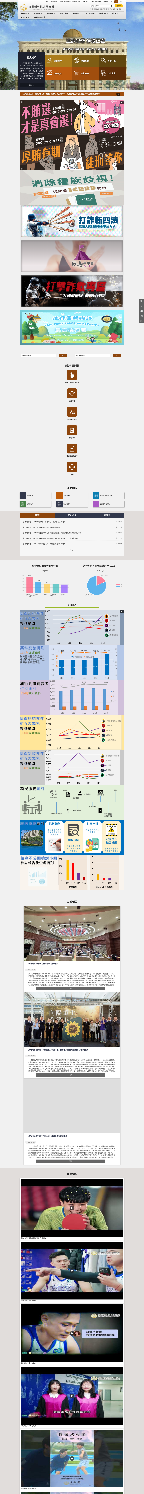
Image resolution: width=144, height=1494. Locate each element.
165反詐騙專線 (105, 202)
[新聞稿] (141, 316)
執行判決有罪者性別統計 (67, 346)
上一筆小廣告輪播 (22, 452)
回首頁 (46, 1)
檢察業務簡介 (39, 467)
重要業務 (37, 13)
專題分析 (23, 531)
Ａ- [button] (112, 1)
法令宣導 (112, 472)
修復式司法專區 (40, 485)
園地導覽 (23, 522)
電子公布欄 (90, 13)
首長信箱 (85, 1)
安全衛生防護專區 (41, 569)
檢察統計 (23, 525)
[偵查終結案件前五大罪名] (72, 325)
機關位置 (30, 193)
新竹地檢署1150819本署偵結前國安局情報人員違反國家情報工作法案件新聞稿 (50, 236)
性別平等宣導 (113, 500)
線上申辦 (112, 83)
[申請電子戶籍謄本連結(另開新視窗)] (112, 452)
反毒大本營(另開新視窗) (75, 139)
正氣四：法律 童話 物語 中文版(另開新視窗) (82, 139)
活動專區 (72, 355)
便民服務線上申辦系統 (56, 483)
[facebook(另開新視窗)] (101, 597)
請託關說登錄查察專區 (115, 468)
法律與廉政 (103, 13)
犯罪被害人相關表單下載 (56, 535)
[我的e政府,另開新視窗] (96, 597)
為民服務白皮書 (55, 476)
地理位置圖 (34, 588)
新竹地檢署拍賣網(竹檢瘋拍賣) (56, 559)
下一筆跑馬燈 (122, 95)
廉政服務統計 (80, 346)
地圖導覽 (85, 71)
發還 (91, 9)
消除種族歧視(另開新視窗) (68, 139)
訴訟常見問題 (72, 155)
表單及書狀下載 (70, 488)
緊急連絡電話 (76, 1)
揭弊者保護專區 (114, 478)
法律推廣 (112, 494)
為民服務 (50, 13)
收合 (118, 460)
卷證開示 (30, 202)
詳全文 (31, 85)
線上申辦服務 (69, 496)
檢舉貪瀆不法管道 (115, 475)
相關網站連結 (54, 522)
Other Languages (96, 1)
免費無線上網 (54, 514)
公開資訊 (58, 83)
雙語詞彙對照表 (40, 540)
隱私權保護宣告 (34, 596)
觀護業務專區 (39, 470)
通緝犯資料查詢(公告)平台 (56, 540)
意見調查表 (53, 479)
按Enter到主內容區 (7, 1)
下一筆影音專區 (124, 431)
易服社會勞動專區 (41, 479)
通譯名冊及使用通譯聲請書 (56, 491)
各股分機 (112, 71)
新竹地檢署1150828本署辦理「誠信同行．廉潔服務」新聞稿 (44, 220)
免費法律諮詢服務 (70, 499)
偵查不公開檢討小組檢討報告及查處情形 (84, 346)
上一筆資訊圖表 (20, 325)
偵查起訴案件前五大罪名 (60, 346)
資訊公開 (24, 17)
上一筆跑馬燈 (122, 93)
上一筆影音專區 (20, 431)
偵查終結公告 (69, 505)
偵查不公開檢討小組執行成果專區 (41, 547)
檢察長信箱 (53, 473)
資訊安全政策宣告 (67, 596)
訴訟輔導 (112, 9)
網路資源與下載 (39, 17)
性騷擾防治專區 (114, 503)
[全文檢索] (141, 301)
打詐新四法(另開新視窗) (72, 139)
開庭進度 (58, 71)
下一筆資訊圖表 (124, 325)
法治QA (111, 491)
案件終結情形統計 (63, 346)
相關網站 (23, 534)
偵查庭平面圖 (24, 494)
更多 (72, 248)
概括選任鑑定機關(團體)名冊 (41, 573)
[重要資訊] (141, 311)
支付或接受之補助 (41, 543)
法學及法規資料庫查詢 (115, 487)
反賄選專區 (39, 482)
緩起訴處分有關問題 (70, 476)
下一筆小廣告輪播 (122, 452)
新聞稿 (75, 13)
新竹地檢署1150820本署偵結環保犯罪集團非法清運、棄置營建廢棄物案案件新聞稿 (52, 231)
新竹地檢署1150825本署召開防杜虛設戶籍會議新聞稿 (42, 225)
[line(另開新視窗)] (106, 597)
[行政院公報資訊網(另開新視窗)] (52, 452)
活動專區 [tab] (107, 213)
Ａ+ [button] (121, 1)
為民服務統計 (77, 346)
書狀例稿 (85, 83)
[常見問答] (141, 306)
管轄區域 (23, 476)
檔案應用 (53, 508)
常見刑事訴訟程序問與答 (70, 468)
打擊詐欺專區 (79, 139)
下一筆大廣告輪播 (124, 118)
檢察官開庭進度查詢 (56, 499)
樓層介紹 (23, 491)
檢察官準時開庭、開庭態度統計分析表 (100, 475)
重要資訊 (72, 186)
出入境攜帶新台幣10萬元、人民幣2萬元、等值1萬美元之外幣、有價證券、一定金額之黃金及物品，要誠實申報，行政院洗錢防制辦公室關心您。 (69, 94)
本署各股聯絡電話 (26, 485)
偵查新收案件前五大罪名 (73, 346)
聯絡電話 (118, 9)
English (105, 1)
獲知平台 (102, 9)
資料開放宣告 (44, 596)
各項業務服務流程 (106, 193)
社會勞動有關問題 (70, 472)
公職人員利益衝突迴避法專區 (115, 482)
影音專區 (72, 415)
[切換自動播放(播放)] (118, 94)
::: (19, 1)
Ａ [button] (116, 1)
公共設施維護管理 (41, 566)
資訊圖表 (72, 303)
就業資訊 (53, 511)
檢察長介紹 (24, 467)
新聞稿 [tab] (37, 213)
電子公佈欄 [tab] (72, 213)
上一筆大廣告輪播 (20, 118)
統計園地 (115, 13)
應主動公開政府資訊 (41, 523)
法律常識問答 (113, 497)
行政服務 (23, 528)
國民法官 (96, 9)
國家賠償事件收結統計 (41, 552)
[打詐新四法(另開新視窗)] (72, 117)
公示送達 (68, 502)
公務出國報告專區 (41, 533)
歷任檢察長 (24, 470)
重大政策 (66, 202)
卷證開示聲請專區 (56, 495)
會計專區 (38, 537)
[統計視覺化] (141, 320)
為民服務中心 (54, 467)
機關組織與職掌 (25, 479)
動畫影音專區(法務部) (56, 529)
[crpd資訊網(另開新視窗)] (32, 452)
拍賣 (107, 9)
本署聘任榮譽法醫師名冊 (56, 504)
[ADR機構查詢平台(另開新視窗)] (92, 452)
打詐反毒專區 (39, 488)
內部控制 (38, 530)
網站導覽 (54, 1)
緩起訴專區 (39, 476)
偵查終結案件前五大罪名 (70, 346)
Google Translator (64, 1)
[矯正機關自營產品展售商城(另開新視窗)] (72, 452)
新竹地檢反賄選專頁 (56, 554)
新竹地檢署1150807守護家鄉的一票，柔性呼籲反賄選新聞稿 (44, 242)
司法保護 (38, 473)
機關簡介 (24, 13)
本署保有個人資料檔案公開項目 (41, 557)
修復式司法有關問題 (70, 481)
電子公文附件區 (55, 525)
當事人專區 (64, 13)
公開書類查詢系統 (56, 544)
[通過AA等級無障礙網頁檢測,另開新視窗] (87, 597)
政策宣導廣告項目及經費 (41, 562)
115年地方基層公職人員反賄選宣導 (61, 139)
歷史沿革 (31, 57)
